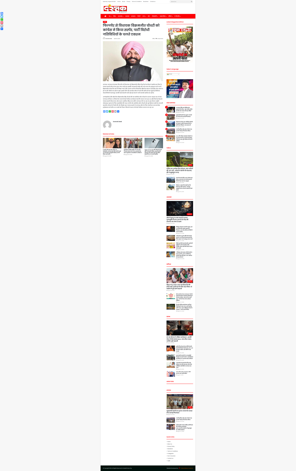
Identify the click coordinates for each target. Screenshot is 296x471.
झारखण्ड (133, 16)
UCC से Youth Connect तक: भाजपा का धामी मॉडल (183, 372)
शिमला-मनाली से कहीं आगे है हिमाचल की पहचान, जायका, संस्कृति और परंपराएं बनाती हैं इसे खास (184, 187)
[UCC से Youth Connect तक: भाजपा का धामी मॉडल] (170, 374)
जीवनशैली (154, 16)
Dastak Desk (109, 38)
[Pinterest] (1, 22)
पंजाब (105, 22)
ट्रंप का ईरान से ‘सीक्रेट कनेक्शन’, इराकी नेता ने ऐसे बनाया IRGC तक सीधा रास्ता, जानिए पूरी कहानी (179, 339)
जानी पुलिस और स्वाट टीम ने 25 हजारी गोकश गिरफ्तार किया (184, 130)
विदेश (114, 16)
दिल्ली (139, 16)
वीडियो (170, 16)
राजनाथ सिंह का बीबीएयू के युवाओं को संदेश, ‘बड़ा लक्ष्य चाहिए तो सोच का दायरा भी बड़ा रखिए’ (184, 109)
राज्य (144, 16)
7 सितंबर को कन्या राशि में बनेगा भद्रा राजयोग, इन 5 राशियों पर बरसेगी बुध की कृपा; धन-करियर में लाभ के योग (184, 254)
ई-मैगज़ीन (177, 16)
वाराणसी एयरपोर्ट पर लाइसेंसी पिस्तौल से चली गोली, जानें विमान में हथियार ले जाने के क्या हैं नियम (184, 357)
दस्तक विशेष (162, 16)
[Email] (1, 25)
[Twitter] (1, 16)
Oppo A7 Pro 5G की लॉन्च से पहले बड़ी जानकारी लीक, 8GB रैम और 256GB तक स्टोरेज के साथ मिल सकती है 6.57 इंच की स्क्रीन (153, 152)
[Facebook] (1, 13)
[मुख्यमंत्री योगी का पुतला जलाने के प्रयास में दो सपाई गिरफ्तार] (170, 117)
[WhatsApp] (1, 19)
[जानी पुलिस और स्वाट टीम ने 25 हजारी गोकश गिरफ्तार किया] (170, 131)
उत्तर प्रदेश (120, 16)
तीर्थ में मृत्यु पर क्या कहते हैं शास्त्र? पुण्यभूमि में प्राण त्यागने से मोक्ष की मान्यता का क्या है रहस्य (177, 220)
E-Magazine (170, 453)
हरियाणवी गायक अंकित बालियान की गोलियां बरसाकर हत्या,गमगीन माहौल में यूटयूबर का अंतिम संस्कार (184, 427)
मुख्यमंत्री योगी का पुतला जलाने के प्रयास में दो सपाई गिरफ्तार (184, 115)
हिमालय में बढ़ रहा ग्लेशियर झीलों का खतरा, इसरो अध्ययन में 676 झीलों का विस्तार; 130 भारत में (184, 123)
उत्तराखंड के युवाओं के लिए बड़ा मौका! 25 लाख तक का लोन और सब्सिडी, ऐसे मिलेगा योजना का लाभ (184, 365)
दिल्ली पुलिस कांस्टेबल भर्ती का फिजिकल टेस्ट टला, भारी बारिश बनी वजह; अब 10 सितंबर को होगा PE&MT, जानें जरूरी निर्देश (184, 307)
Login (168, 460)
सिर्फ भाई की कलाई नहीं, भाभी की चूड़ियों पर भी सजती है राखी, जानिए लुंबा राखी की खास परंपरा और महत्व (184, 245)
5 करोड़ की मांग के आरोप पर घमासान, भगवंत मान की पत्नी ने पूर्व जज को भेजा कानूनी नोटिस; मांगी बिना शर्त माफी (112, 152)
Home (119, 1)
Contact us (152, 1)
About (123, 1)
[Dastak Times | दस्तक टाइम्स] (115, 8)
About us (169, 444)
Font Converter (171, 456)
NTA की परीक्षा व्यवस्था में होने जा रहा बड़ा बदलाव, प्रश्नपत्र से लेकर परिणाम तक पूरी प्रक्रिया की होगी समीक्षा (184, 138)
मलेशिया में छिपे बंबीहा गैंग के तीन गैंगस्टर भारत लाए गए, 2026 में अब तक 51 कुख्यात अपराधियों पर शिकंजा (133, 151)
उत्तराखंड (127, 16)
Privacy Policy (171, 446)
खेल (149, 16)
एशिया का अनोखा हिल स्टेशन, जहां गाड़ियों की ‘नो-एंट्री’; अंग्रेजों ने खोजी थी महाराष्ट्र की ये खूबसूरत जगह (179, 170)
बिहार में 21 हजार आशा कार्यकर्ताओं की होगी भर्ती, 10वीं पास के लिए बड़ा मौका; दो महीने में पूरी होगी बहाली (179, 287)
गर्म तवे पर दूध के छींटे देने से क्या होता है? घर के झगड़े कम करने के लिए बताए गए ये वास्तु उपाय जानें (184, 237)
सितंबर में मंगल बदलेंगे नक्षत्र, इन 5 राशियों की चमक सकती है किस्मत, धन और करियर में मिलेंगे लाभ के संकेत (184, 229)
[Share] (1, 28)
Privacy (128, 1)
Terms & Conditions (137, 1)
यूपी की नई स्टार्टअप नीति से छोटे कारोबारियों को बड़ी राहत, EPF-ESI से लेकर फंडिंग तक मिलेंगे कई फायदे (184, 349)
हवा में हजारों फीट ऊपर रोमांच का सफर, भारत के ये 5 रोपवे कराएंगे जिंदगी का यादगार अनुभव (184, 179)
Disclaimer (145, 1)
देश (109, 16)
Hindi (170, 74)
